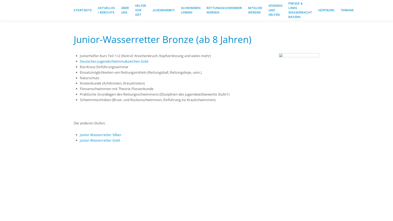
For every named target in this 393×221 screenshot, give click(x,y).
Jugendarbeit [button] (163, 10)
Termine (347, 10)
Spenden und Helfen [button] (275, 10)
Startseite (83, 10)
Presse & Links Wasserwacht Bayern (300, 10)
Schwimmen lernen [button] (191, 10)
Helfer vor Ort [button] (140, 10)
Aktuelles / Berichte (106, 10)
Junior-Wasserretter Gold (100, 140)
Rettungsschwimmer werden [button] (224, 10)
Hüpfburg (326, 10)
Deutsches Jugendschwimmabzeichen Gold (114, 61)
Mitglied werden (255, 10)
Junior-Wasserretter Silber (100, 134)
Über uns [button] (125, 10)
